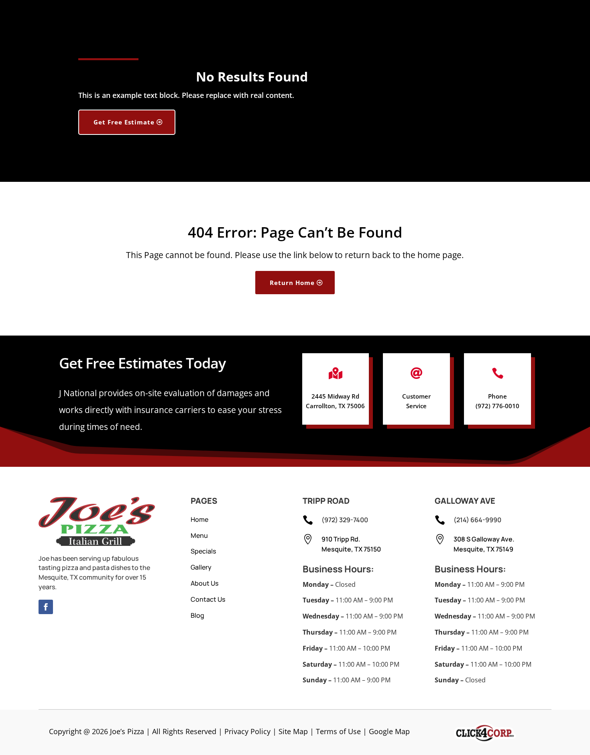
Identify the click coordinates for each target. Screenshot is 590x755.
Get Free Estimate (124, 122)
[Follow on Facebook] (46, 607)
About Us (204, 583)
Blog (197, 615)
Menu (199, 535)
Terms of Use (338, 731)
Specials (203, 551)
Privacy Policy (247, 731)
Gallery (201, 567)
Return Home (292, 283)
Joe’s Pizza (127, 731)
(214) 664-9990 (477, 519)
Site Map (293, 731)
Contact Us (208, 599)
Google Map (389, 731)
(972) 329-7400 (344, 519)
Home (199, 519)
